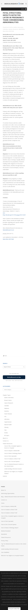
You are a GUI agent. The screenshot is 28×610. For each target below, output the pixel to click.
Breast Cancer (8, 400)
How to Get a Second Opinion (12, 461)
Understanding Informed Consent (13, 469)
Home (2, 503)
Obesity (6, 427)
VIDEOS (5, 476)
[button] (22, 9)
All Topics (6, 435)
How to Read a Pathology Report (13, 453)
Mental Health (8, 424)
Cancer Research (8, 403)
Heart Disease (8, 414)
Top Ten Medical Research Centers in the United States (13, 545)
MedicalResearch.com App (14, 377)
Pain (5, 430)
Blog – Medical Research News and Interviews (13, 496)
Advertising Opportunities (7, 493)
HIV (5, 416)
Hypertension (7, 422)
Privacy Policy (4, 540)
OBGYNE (21, 29)
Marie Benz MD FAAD (8, 31)
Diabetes (6, 408)
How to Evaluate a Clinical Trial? (12, 458)
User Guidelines (5, 552)
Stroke (6, 432)
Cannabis (6, 405)
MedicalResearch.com (8, 230)
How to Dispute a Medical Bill (11, 450)
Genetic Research (13, 29)
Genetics (6, 411)
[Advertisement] (14, 297)
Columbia (5, 29)
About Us (5, 438)
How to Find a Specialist (10, 456)
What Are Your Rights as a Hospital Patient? (12, 555)
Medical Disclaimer (6, 531)
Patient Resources (7, 443)
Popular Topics (7, 395)
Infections (6, 419)
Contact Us (6, 441)
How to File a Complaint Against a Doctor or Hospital (12, 517)
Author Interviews (18, 27)
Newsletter (4, 534)
